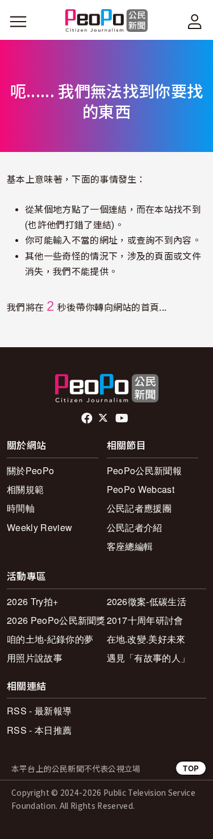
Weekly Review (39, 527)
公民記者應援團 (139, 508)
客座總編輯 (130, 546)
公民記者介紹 (134, 527)
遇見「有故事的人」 (148, 657)
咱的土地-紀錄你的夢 (50, 638)
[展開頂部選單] (194, 21)
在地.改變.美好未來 (146, 638)
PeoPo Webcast (140, 489)
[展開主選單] (18, 21)
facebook (87, 418)
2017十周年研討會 (145, 620)
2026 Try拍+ (32, 601)
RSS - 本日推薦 (39, 730)
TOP (191, 768)
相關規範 (25, 489)
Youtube (122, 418)
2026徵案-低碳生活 (147, 601)
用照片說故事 (34, 657)
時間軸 (21, 508)
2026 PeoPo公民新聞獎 (56, 620)
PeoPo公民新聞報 (144, 470)
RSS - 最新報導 (39, 710)
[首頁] (106, 21)
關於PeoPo (30, 470)
